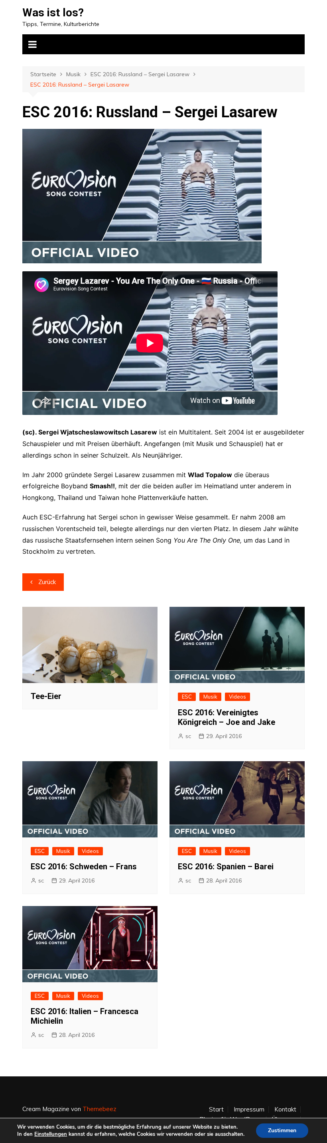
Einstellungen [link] (50, 1134)
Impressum (249, 1109)
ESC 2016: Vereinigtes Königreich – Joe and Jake (226, 717)
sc (188, 736)
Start (216, 1109)
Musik (210, 696)
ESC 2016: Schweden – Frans (84, 866)
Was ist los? (53, 12)
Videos (237, 696)
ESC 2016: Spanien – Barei (226, 866)
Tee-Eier (46, 696)
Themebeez (99, 1109)
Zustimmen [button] (282, 1130)
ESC (187, 696)
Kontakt (285, 1109)
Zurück (47, 582)
